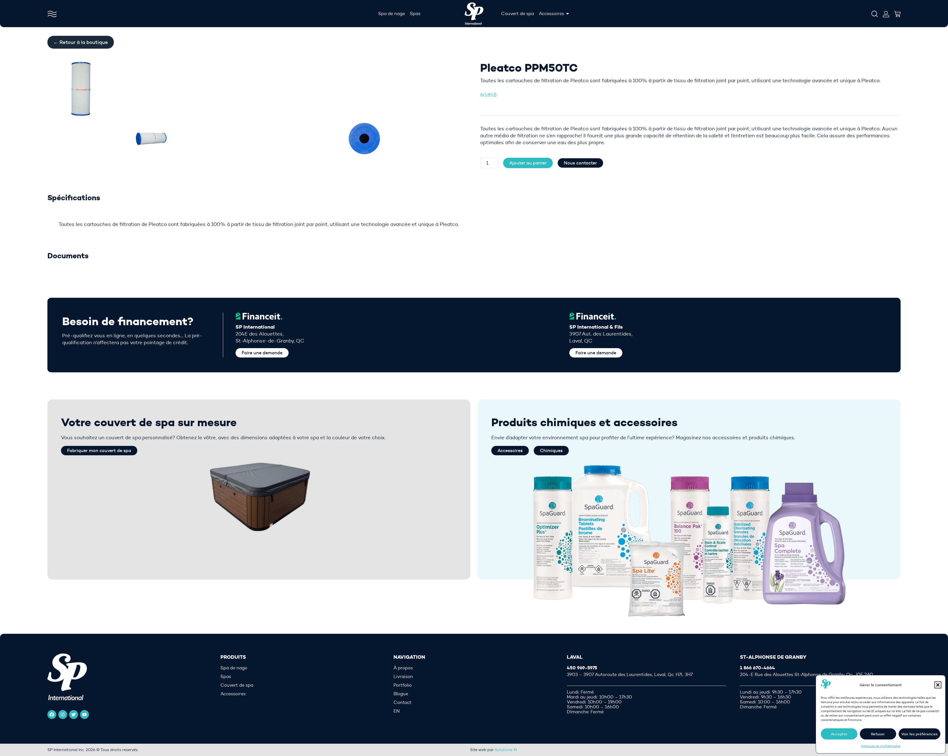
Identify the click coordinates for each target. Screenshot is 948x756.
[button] (937, 684)
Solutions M (506, 749)
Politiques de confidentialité (880, 746)
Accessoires (233, 693)
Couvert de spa (236, 685)
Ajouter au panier (528, 163)
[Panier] (897, 12)
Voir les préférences (919, 734)
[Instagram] (62, 714)
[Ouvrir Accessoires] (567, 13)
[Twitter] (73, 714)
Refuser (878, 734)
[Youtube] (84, 714)
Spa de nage (233, 667)
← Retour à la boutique (80, 42)
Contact (403, 702)
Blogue (401, 693)
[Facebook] (51, 714)
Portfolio (403, 685)
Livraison (403, 676)
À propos (403, 667)
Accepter (839, 734)
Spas (225, 676)
